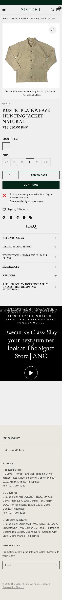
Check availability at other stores (26, 201)
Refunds (8, 275)
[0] (57, 10)
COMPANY (11, 438)
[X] (12, 217)
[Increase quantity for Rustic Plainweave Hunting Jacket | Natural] (14, 175)
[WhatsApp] (25, 217)
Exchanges (10, 266)
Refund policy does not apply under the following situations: (25, 286)
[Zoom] (52, 30)
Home (5, 18)
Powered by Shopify (13, 587)
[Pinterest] (19, 217)
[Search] (52, 10)
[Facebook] (4, 217)
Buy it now (31, 184)
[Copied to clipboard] (31, 217)
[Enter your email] (56, 565)
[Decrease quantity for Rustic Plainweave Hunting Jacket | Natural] (5, 175)
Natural (6, 146)
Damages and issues (17, 246)
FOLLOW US (13, 450)
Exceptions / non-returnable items (25, 257)
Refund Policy (13, 238)
